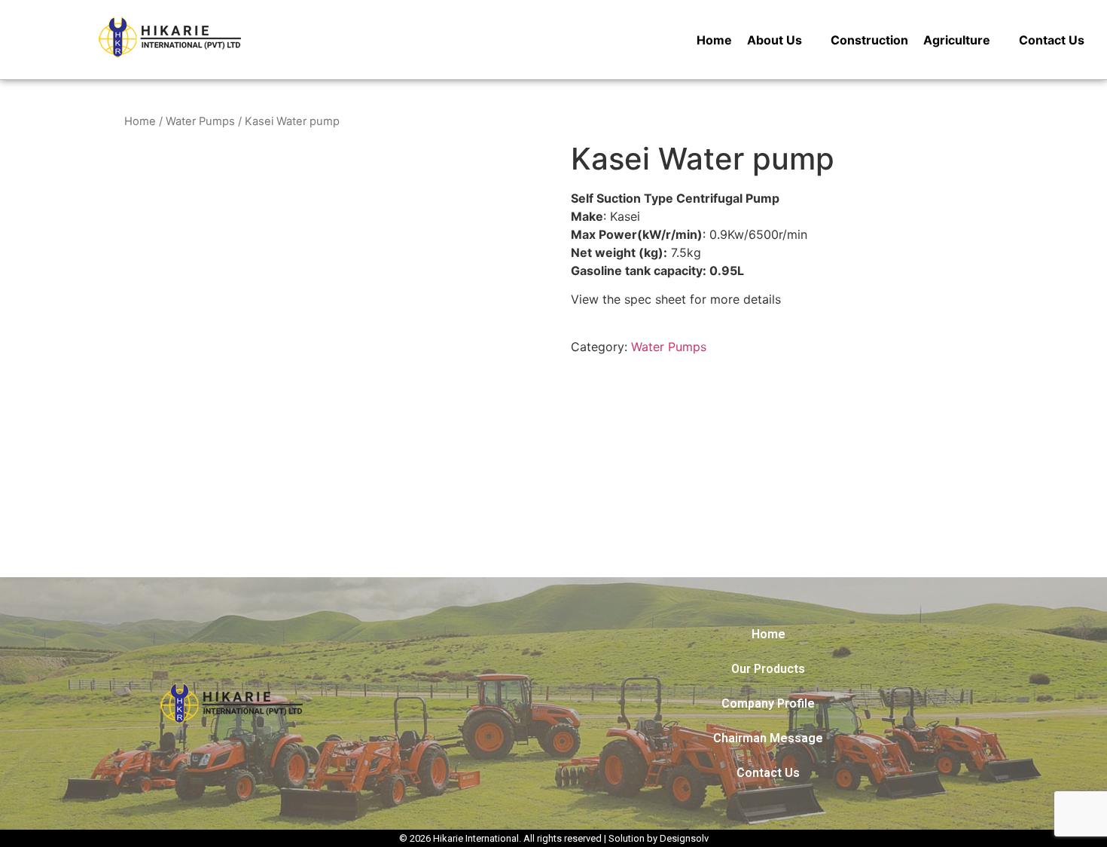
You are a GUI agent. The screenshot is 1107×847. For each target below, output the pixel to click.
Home (714, 39)
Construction (869, 39)
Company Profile (768, 703)
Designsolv (684, 838)
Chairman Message (768, 738)
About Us (774, 39)
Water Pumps (200, 121)
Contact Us (1051, 39)
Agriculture (956, 39)
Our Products (768, 669)
